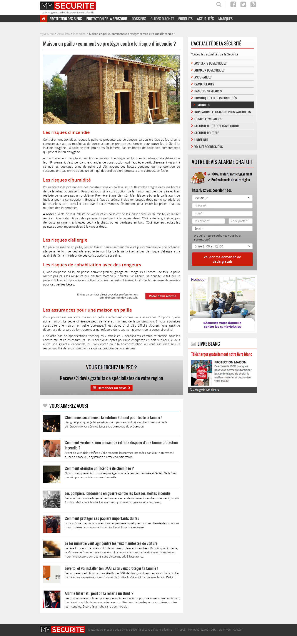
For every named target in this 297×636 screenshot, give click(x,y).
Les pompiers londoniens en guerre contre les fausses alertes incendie (117, 493)
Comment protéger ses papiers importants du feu (102, 518)
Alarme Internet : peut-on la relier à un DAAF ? (99, 593)
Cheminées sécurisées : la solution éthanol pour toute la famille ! (113, 417)
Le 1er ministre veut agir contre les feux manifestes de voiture (111, 543)
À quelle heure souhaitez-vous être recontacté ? (217, 237)
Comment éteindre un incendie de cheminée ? (99, 468)
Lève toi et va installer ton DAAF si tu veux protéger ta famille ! (111, 568)
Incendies (203, 105)
